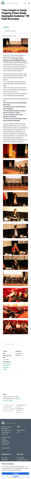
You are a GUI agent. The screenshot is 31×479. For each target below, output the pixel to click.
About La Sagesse (21, 430)
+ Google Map (17, 398)
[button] (28, 3)
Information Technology (22, 459)
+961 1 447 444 (5, 444)
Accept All (15, 473)
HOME (18, 426)
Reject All (15, 476)
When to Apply (5, 459)
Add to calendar (10, 344)
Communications (20, 457)
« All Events (6, 27)
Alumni (18, 432)
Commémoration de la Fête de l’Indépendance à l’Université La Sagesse (21, 408)
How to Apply (4, 457)
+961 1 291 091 (5, 434)
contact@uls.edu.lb (6, 448)
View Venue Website (8, 400)
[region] (15, 470)
